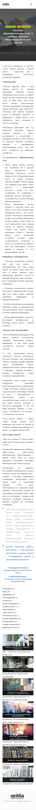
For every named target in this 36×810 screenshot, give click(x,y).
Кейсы (5, 592)
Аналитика (6, 601)
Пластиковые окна (9, 615)
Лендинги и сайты (24, 26)
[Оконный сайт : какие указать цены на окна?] (18, 774)
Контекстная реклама (10, 604)
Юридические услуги (10, 627)
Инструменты (10, 26)
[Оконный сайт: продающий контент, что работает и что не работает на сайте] (18, 686)
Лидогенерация (8, 609)
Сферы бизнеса (8, 612)
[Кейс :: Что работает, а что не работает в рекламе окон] (18, 642)
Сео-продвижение (10, 157)
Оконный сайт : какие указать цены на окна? (18, 784)
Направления (7, 595)
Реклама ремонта (9, 621)
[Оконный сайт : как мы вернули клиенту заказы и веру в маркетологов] (18, 709)
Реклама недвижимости (11, 618)
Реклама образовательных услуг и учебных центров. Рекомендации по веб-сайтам (18, 36)
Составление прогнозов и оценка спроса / (20, 553)
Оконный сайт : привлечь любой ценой (16, 764)
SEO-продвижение (9, 597)
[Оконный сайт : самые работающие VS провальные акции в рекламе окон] (18, 732)
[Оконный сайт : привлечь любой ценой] (18, 754)
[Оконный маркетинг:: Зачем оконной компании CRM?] (18, 664)
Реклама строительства (11, 624)
